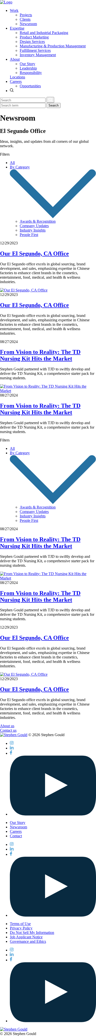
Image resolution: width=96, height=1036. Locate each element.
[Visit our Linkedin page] (12, 748)
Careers (16, 81)
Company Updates (34, 226)
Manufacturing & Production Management (53, 46)
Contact (16, 836)
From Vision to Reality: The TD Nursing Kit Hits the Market (40, 355)
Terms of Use (20, 924)
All (12, 163)
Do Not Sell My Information (32, 932)
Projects (26, 15)
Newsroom (28, 24)
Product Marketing (34, 37)
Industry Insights (33, 230)
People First (29, 235)
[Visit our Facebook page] (11, 753)
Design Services (32, 41)
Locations (17, 77)
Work (14, 10)
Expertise (17, 28)
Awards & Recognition (38, 221)
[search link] (12, 91)
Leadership (28, 68)
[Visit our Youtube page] (53, 814)
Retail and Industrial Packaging (44, 33)
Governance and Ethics (28, 941)
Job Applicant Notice (26, 937)
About (15, 59)
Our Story (27, 64)
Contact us (8, 730)
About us (7, 726)
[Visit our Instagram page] (12, 743)
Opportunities (30, 86)
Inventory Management (38, 55)
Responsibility (31, 73)
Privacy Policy (21, 928)
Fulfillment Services (35, 50)
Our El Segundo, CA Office (34, 253)
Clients (25, 19)
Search (53, 105)
